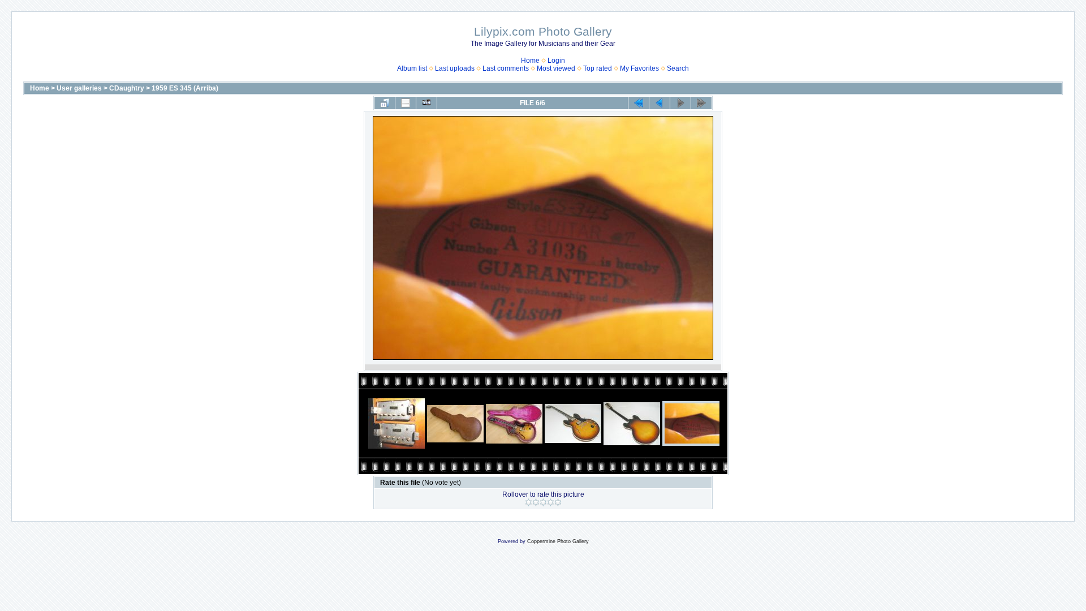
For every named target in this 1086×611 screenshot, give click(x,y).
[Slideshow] (426, 103)
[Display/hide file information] (405, 103)
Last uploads (455, 68)
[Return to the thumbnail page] (384, 103)
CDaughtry (126, 88)
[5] (558, 502)
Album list (412, 68)
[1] (528, 502)
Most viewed (556, 68)
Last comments (505, 68)
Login (556, 60)
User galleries (79, 88)
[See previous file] (659, 103)
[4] (550, 502)
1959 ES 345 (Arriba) (185, 88)
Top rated (597, 68)
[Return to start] (638, 103)
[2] (536, 502)
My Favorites (639, 68)
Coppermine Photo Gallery (558, 541)
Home (530, 60)
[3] (543, 502)
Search (678, 68)
